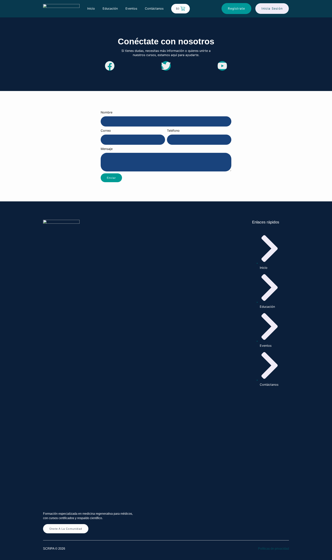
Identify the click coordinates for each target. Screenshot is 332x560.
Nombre (106, 112)
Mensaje (107, 149)
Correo (106, 130)
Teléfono (173, 130)
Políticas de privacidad (273, 548)
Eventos (131, 8)
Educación (110, 8)
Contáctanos (154, 8)
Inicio (91, 8)
